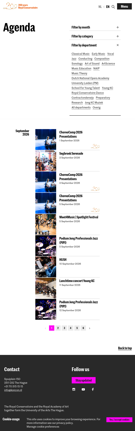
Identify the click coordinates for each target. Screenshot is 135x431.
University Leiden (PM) (85, 83)
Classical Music (81, 53)
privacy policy (64, 423)
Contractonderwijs (83, 97)
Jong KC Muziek (94, 102)
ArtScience (108, 63)
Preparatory (103, 97)
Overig (96, 107)
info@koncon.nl (13, 390)
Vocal (110, 53)
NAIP (96, 68)
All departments (81, 107)
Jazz (74, 58)
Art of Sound (92, 63)
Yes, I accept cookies (119, 419)
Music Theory (79, 73)
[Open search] (113, 6)
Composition (101, 58)
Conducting (85, 58)
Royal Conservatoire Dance (88, 92)
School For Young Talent (86, 88)
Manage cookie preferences (43, 426)
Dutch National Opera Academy (90, 78)
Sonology (77, 63)
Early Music (98, 53)
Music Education (81, 68)
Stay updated (84, 380)
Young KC (107, 88)
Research (77, 102)
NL (100, 7)
